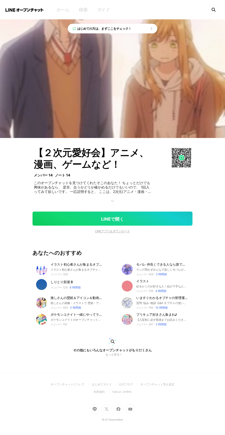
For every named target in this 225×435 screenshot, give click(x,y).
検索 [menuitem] (83, 9)
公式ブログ (129, 384)
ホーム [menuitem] (62, 9)
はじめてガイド (105, 384)
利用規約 (103, 391)
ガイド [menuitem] (103, 9)
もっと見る (112, 354)
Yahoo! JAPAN (121, 391)
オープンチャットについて (71, 384)
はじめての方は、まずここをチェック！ (104, 28)
